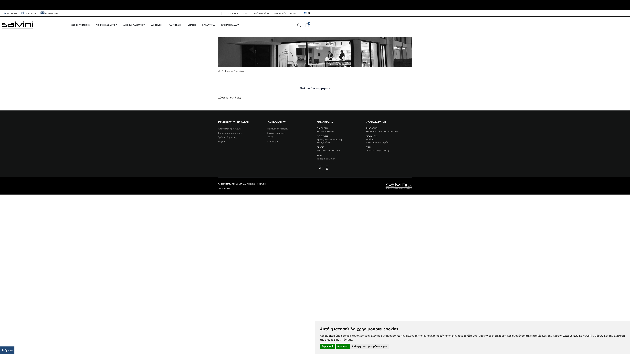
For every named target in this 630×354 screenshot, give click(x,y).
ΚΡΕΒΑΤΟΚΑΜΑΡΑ (230, 25)
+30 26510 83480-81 (326, 131)
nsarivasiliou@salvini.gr (377, 150)
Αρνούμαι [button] (342, 346)
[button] (299, 25)
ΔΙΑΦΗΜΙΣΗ (156, 25)
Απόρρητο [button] (7, 350)
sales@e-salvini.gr (326, 158)
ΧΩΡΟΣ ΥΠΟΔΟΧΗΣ (80, 25)
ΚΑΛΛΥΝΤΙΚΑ (208, 25)
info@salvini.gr (52, 13)
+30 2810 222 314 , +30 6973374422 (382, 131)
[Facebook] (320, 168)
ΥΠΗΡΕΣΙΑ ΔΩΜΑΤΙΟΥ (106, 25)
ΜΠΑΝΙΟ (192, 25)
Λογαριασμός (280, 13)
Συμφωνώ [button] (328, 346)
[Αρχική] (219, 71)
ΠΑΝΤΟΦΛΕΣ (175, 25)
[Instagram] (327, 168)
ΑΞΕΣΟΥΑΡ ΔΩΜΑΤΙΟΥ (134, 25)
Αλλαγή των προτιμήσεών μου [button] (369, 346)
